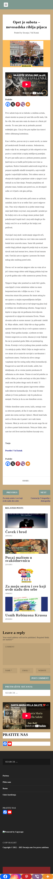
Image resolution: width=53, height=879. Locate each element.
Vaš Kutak (34, 33)
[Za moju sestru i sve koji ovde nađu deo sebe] (26, 575)
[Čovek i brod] (26, 521)
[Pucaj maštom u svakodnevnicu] (26, 546)
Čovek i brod (16, 532)
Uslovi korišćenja (9, 795)
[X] (13, 104)
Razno (5, 788)
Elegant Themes (21, 870)
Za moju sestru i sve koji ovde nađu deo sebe (25, 587)
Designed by (13, 870)
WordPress (40, 870)
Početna (6, 776)
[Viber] (23, 104)
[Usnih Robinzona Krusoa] (26, 604)
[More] (28, 104)
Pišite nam (7, 782)
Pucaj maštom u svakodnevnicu (18, 559)
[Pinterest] (18, 104)
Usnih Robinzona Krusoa (26, 615)
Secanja (26, 33)
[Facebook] (8, 104)
